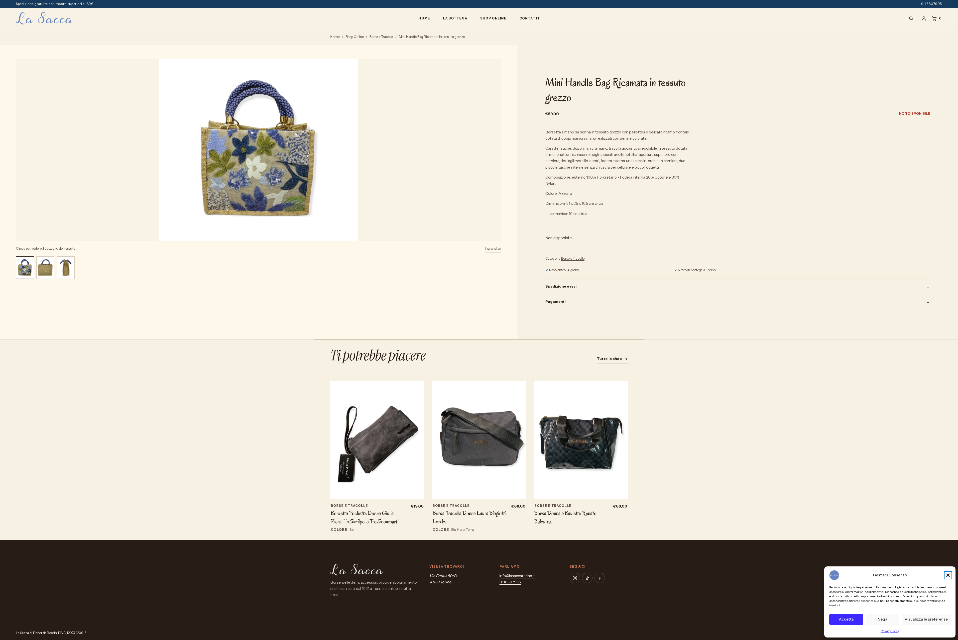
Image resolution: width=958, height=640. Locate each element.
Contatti (529, 18)
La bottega (455, 18)
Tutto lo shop (612, 358)
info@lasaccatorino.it (517, 575)
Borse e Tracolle (381, 37)
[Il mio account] (923, 18)
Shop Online (493, 18)
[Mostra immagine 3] (66, 267)
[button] (948, 575)
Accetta (846, 619)
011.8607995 (931, 4)
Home (424, 18)
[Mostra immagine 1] (25, 267)
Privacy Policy (890, 631)
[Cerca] (911, 18)
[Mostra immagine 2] (45, 267)
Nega (882, 619)
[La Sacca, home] (44, 18)
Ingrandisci (493, 248)
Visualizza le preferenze (926, 619)
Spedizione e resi (561, 286)
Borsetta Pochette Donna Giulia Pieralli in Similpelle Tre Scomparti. (365, 517)
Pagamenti (555, 301)
